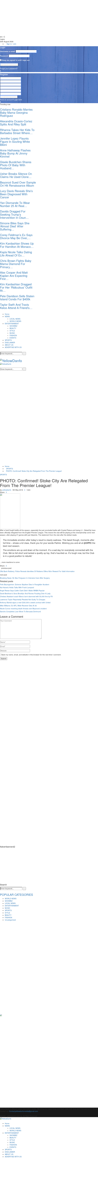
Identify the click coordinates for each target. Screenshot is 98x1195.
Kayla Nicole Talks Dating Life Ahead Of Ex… (16, 253)
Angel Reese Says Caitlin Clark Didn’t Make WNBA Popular (22, 590)
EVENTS (13, 338)
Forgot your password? (9, 68)
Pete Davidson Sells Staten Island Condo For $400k (17, 297)
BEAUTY (13, 328)
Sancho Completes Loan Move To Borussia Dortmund (20, 611)
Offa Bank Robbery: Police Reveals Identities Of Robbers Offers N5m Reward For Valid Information (37, 571)
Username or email (7, 51)
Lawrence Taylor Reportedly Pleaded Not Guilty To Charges (22, 599)
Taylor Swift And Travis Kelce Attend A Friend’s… (16, 306)
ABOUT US (9, 345)
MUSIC (12, 333)
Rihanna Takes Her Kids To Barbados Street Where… (17, 131)
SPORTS (8, 340)
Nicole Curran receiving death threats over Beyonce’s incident (23, 608)
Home (7, 314)
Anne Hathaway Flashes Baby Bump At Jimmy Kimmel (15, 153)
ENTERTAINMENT (12, 323)
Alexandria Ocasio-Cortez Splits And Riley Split (16, 122)
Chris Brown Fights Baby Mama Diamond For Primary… (15, 264)
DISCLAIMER (10, 342)
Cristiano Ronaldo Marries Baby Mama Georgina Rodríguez (16, 112)
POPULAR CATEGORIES (16, 894)
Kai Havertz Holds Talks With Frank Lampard (17, 587)
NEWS (7, 316)
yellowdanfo (6, 490)
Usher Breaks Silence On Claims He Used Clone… (16, 175)
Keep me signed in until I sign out (16, 60)
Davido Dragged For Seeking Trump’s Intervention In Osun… (14, 214)
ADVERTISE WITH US (13, 347)
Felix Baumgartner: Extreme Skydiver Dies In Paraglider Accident (24, 584)
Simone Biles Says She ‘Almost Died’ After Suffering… (14, 226)
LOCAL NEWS (15, 319)
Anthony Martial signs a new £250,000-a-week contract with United (25, 602)
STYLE (12, 330)
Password (4, 56)
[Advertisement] (49, 16)
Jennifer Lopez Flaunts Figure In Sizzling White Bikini (15, 141)
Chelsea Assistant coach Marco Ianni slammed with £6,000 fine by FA (26, 596)
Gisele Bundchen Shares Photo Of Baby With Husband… (15, 165)
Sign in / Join (11, 44)
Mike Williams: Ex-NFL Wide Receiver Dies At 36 (18, 605)
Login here (18, 99)
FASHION (13, 335)
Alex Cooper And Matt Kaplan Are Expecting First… (14, 275)
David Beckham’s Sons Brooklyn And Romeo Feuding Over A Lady (25, 593)
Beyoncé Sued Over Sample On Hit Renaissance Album (18, 183)
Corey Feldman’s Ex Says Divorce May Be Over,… (16, 236)
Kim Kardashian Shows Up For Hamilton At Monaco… (17, 244)
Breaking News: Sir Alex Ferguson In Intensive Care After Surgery (25, 578)
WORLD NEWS (15, 321)
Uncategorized (10, 920)
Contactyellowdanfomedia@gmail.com (23, 1111)
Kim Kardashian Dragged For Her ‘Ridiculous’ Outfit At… (16, 287)
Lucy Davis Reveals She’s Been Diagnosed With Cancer (16, 194)
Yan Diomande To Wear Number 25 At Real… (15, 204)
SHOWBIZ (13, 326)
